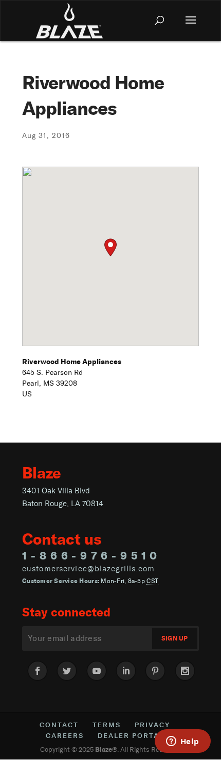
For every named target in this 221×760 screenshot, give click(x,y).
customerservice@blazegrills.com (88, 568)
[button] (110, 247)
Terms (107, 725)
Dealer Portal (131, 735)
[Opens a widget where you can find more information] (182, 742)
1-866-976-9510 (91, 555)
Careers (65, 735)
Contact (59, 725)
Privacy (152, 725)
